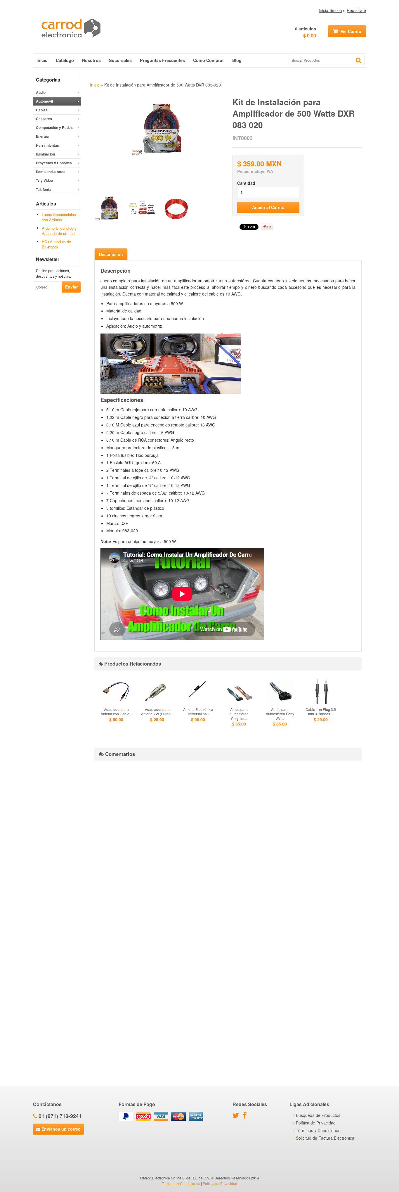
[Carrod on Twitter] (237, 1116)
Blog (237, 60)
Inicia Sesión (330, 10)
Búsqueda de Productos (318, 1115)
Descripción (111, 254)
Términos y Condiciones (318, 1130)
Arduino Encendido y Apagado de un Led (59, 230)
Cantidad (246, 183)
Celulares (44, 118)
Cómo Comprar (208, 60)
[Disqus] (228, 838)
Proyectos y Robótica (54, 162)
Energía (42, 136)
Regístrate (356, 10)
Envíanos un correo (60, 1129)
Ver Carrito (350, 31)
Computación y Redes (54, 127)
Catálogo (65, 60)
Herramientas (47, 145)
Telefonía (43, 189)
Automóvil (44, 101)
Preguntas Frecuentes (162, 60)
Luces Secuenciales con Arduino (59, 217)
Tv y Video (44, 180)
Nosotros (91, 60)
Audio (41, 92)
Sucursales (120, 60)
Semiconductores (50, 171)
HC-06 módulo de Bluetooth (56, 244)
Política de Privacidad (316, 1123)
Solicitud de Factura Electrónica (325, 1138)
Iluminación (45, 154)
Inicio (42, 60)
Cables (42, 110)
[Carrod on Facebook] (246, 1116)
